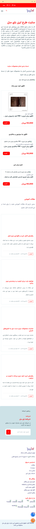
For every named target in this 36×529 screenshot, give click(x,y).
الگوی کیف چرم (29, 114)
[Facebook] (32, 507)
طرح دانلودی (30, 175)
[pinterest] (32, 502)
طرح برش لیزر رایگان (29, 482)
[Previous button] (32, 1)
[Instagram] (20, 502)
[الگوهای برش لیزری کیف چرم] (27, 80)
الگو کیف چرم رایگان (29, 490)
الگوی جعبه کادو (30, 487)
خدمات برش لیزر (30, 474)
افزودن (6, 123)
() (12, 5)
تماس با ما (32, 471)
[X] (26, 502)
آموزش (30, 254)
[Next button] (34, 1)
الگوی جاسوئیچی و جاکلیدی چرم (24, 144)
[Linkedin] (14, 502)
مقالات (33, 465)
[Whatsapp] (20, 507)
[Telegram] (26, 507)
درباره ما (33, 468)
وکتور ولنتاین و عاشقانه (28, 485)
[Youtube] (8, 502)
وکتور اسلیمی (31, 493)
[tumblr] (14, 507)
